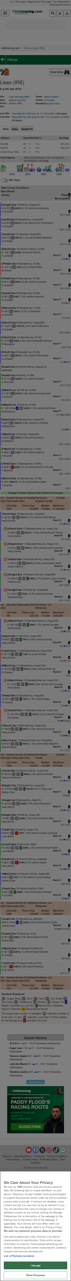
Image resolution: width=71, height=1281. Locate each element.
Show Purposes (35, 1275)
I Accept (35, 1265)
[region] (35, 1226)
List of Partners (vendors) (19, 1256)
